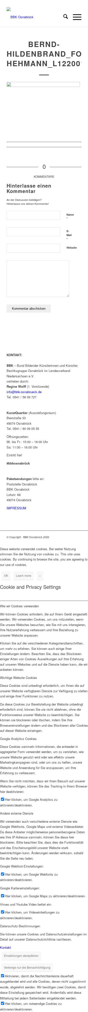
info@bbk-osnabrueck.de (24, 391)
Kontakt (5, 947)
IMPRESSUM (16, 508)
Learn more (23, 575)
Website (71, 247)
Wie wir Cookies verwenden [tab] (19, 606)
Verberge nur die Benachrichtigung (27, 967)
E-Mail (69, 235)
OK (6, 575)
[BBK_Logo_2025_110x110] (36, 17)
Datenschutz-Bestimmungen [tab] (20, 926)
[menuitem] (63, 17)
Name (70, 217)
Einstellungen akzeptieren (21, 955)
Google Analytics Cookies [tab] (18, 738)
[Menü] (74, 17)
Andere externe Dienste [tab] (16, 813)
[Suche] (63, 17)
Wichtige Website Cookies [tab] (18, 677)
